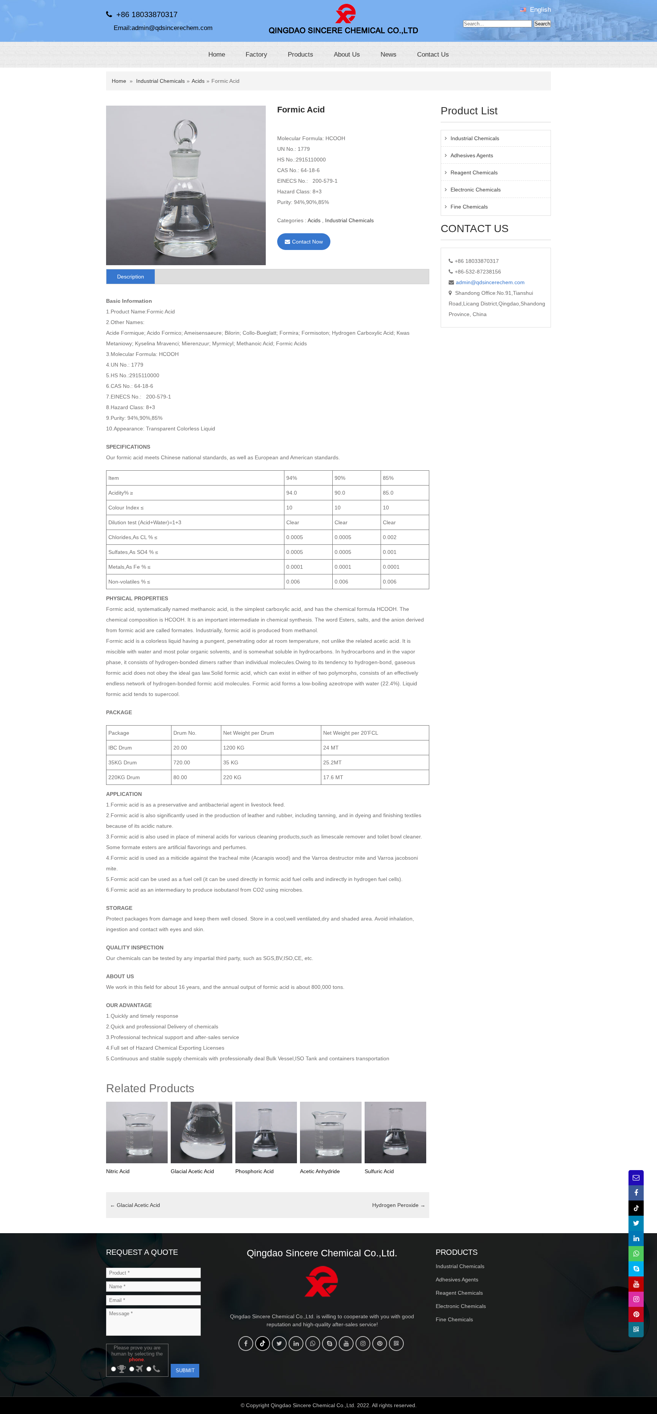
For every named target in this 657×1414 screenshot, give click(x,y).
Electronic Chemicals (476, 190)
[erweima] (396, 1343)
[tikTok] (262, 1343)
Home (216, 54)
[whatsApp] (312, 1343)
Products (300, 54)
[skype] (329, 1343)
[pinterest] (379, 1343)
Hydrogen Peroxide (398, 1205)
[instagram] (362, 1343)
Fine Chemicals (469, 207)
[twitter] (279, 1343)
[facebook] (245, 1343)
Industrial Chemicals (160, 81)
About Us (347, 54)
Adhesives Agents (472, 155)
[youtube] (346, 1343)
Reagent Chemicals (474, 172)
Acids (198, 81)
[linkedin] (296, 1343)
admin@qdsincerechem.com (172, 28)
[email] (636, 1177)
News (389, 54)
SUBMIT (185, 1370)
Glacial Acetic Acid (135, 1205)
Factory (256, 54)
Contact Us (433, 54)
